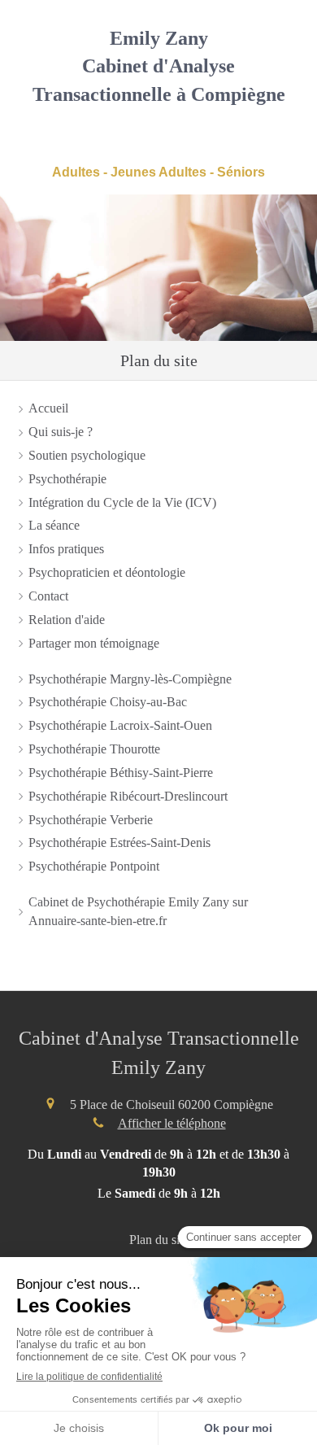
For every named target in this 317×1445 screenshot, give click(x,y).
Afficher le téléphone (172, 1123)
